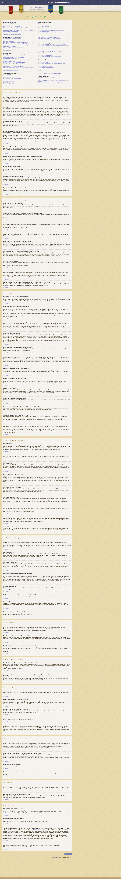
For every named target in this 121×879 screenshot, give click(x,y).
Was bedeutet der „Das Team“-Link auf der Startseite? (49, 32)
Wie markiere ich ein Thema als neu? (10, 70)
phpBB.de (51, 245)
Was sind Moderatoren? (42, 25)
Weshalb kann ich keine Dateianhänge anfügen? (13, 63)
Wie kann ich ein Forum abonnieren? (45, 66)
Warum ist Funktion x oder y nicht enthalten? (47, 78)
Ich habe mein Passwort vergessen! (10, 31)
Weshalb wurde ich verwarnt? (9, 65)
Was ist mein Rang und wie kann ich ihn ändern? (13, 47)
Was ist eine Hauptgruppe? (43, 31)
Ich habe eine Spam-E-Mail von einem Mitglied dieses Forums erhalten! (52, 39)
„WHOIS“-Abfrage (37, 829)
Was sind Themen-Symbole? (9, 85)
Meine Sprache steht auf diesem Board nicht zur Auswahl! (15, 43)
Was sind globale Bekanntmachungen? (11, 79)
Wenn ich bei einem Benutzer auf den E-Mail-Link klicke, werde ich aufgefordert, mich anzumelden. (19, 50)
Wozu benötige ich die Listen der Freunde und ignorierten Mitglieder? (51, 44)
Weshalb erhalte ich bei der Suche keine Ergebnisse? (48, 52)
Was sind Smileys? (7, 77)
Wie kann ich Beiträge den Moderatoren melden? (13, 66)
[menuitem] (7, 2)
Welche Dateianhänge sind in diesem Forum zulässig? (49, 71)
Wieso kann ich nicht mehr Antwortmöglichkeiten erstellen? (15, 59)
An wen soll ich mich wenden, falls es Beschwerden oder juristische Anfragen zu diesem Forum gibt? (54, 81)
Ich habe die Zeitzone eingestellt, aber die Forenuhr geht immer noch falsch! (18, 42)
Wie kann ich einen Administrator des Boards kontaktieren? (50, 82)
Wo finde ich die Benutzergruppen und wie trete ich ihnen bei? (50, 27)
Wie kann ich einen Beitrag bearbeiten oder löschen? (14, 56)
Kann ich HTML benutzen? (8, 76)
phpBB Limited (41, 245)
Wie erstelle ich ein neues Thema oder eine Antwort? (14, 54)
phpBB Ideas (66, 819)
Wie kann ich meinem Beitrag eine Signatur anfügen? (14, 57)
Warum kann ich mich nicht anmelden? (11, 29)
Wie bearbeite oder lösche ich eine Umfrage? (12, 61)
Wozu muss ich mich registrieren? (10, 23)
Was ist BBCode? (7, 74)
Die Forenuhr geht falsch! (8, 41)
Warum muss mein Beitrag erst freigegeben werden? (14, 69)
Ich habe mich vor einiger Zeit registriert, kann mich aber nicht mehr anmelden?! (19, 30)
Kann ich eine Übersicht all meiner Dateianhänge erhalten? (49, 73)
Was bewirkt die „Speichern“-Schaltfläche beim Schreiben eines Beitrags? (18, 67)
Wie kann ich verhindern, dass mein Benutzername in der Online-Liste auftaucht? (19, 39)
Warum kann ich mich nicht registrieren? (11, 26)
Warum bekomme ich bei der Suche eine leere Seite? (48, 54)
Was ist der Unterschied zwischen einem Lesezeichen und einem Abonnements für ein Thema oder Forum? (54, 61)
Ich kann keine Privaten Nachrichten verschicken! (48, 37)
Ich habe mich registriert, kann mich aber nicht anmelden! (15, 27)
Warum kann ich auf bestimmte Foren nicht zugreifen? (14, 62)
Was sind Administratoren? (43, 23)
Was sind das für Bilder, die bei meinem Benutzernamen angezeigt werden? (18, 45)
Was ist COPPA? (6, 25)
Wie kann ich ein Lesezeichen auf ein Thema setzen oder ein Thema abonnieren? (51, 64)
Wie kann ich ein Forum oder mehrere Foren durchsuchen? (49, 51)
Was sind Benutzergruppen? (43, 26)
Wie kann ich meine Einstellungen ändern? (12, 38)
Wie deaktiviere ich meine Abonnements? (46, 67)
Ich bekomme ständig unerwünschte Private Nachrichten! (49, 38)
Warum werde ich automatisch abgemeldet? (12, 32)
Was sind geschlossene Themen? (10, 83)
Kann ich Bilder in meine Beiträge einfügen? (12, 78)
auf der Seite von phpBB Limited (10, 812)
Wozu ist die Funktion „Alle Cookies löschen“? (12, 34)
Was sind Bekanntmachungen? (9, 81)
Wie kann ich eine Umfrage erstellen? (10, 58)
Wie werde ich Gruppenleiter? (44, 29)
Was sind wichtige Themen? (9, 82)
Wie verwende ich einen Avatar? (9, 46)
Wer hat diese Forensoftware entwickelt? (46, 77)
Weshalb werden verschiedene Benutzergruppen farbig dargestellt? (51, 30)
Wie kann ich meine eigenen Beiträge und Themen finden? (49, 56)
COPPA (14, 134)
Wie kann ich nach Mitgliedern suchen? (46, 55)
